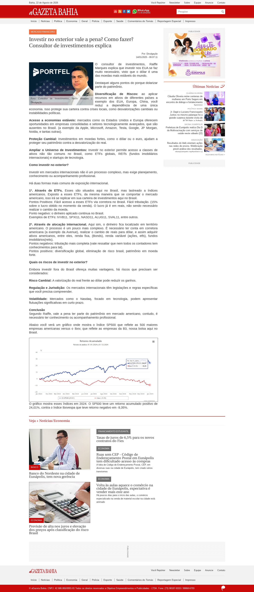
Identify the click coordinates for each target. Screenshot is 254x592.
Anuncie (209, 2)
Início (34, 21)
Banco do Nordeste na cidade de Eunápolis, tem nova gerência (54, 475)
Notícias (45, 21)
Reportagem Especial (169, 21)
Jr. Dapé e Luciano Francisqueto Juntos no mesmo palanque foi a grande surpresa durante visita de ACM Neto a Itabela (186, 116)
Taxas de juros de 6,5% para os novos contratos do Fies (125, 439)
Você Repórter (158, 2)
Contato (221, 2)
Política (58, 21)
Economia (71, 21)
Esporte (108, 21)
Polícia (95, 21)
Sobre (187, 2)
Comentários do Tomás (140, 21)
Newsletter (174, 2)
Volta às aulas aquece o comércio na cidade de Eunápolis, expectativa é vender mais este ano (124, 488)
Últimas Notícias (206, 87)
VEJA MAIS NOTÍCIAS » (215, 155)
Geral (85, 21)
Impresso (190, 21)
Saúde (119, 21)
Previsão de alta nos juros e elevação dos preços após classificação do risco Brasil (59, 529)
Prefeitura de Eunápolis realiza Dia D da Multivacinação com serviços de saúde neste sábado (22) (184, 130)
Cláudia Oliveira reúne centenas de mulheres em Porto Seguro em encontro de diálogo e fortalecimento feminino (184, 100)
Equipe (197, 2)
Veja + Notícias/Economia (49, 421)
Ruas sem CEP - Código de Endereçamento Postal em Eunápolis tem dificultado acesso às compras (125, 458)
